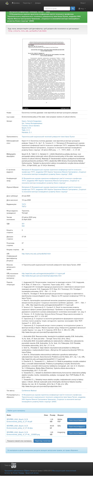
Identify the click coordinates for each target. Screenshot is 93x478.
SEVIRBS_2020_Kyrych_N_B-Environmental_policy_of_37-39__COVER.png (23, 433)
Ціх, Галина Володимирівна (32, 123)
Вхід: (82, 8)
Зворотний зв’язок (32, 473)
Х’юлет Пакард (18, 473)
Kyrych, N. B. (26, 128)
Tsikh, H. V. (26, 130)
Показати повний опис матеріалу (19, 441)
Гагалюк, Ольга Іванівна (31, 125)
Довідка (38, 3)
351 (23, 223)
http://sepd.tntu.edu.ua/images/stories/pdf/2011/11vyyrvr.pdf (43, 273)
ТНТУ (24, 204)
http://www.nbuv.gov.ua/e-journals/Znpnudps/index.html (41, 276)
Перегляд (27, 3)
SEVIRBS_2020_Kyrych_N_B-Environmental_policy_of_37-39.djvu (20, 427)
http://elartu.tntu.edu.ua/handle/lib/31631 (36, 254)
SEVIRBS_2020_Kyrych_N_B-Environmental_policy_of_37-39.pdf (19, 420)
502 (23, 226)
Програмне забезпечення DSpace (17, 470)
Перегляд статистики (43, 441)
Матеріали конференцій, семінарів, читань (26, 12)
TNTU (24, 206)
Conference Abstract (29, 390)
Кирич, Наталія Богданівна (31, 121)
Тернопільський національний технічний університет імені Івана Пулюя (48, 136)
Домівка (16, 3)
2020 (48, 12)
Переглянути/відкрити (77, 420)
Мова (82, 3)
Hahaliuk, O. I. (27, 132)
